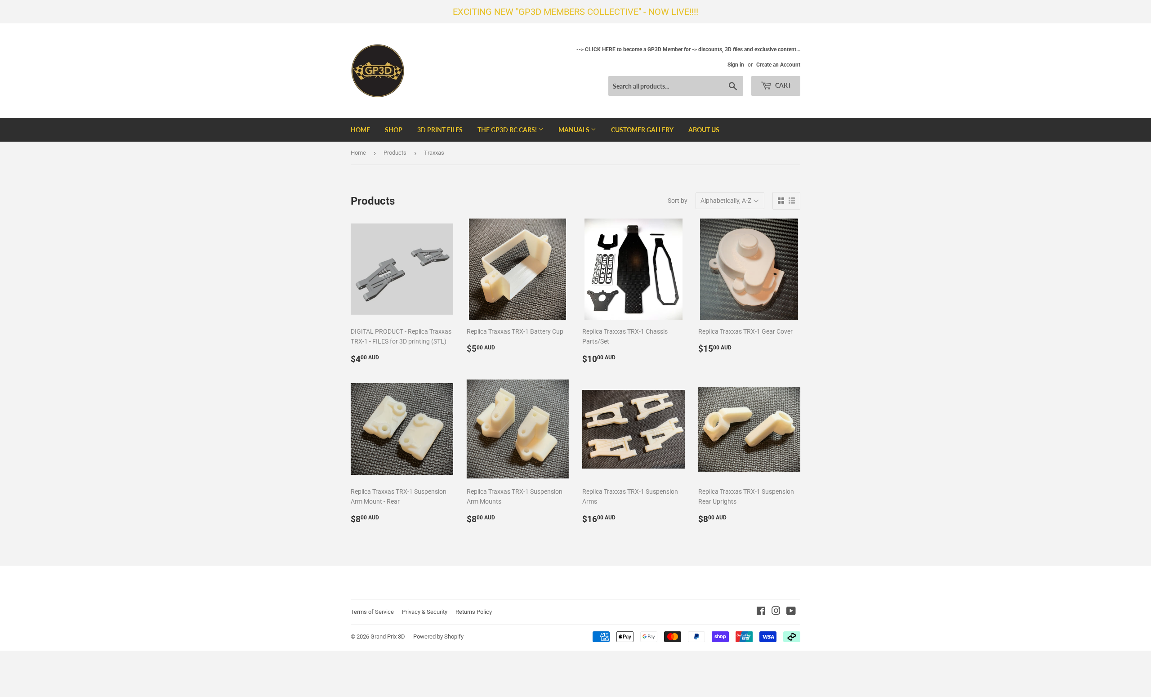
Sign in (735, 65)
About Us (703, 130)
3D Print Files (440, 130)
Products (395, 152)
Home (360, 130)
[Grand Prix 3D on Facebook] (761, 612)
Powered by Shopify (438, 636)
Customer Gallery (642, 130)
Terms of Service (372, 611)
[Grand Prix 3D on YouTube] (791, 612)
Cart (782, 85)
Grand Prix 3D (387, 636)
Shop (393, 130)
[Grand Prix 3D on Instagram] (776, 612)
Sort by (677, 200)
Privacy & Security (424, 611)
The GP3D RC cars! (507, 130)
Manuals (574, 130)
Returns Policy (473, 611)
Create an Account (778, 65)
